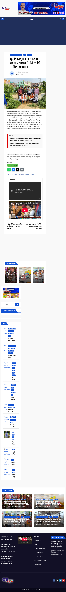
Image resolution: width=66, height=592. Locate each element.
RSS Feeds (37, 564)
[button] (60, 18)
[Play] (20, 542)
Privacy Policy (38, 556)
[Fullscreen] (30, 542)
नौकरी (12, 331)
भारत (9, 333)
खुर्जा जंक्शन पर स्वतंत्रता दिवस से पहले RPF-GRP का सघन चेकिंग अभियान (48, 520)
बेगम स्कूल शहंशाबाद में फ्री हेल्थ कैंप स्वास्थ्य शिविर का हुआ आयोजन (34, 226)
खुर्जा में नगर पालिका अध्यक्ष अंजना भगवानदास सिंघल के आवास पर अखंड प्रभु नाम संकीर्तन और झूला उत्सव (16, 504)
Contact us (37, 540)
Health (14, 363)
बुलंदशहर (18, 499)
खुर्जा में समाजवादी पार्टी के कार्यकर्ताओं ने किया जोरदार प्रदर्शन (14, 226)
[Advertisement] (33, 33)
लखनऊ (14, 375)
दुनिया (9, 350)
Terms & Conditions (40, 560)
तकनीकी (10, 348)
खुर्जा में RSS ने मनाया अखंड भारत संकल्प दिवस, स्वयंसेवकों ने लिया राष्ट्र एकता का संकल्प (48, 504)
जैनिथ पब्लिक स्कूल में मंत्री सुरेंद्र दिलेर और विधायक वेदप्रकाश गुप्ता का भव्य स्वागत (16, 521)
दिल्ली (9, 331)
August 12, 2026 (41, 524)
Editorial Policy (38, 552)
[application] (25, 540)
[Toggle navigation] (31, 18)
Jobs (35, 544)
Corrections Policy (39, 548)
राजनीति (13, 333)
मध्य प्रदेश (10, 407)
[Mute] (29, 542)
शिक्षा (11, 422)
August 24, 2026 (9, 506)
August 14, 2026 (41, 506)
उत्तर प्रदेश (14, 365)
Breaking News (29, 174)
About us (36, 536)
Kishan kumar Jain (23, 72)
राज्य (9, 335)
